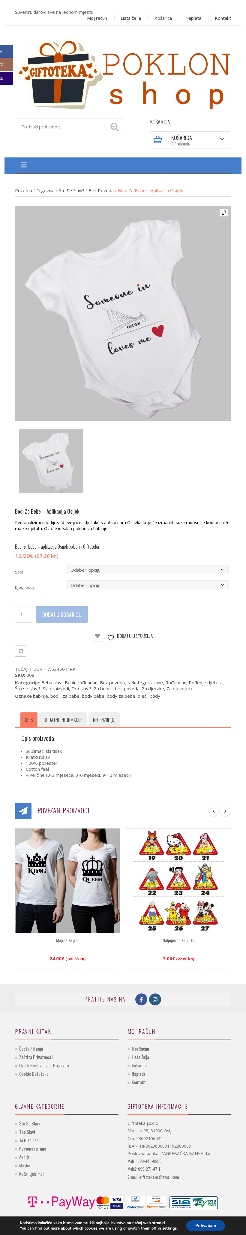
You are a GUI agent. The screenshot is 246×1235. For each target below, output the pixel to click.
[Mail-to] (6, 78)
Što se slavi (29, 1123)
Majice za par (67, 940)
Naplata (193, 18)
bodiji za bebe (65, 696)
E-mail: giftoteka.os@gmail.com (153, 1177)
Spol (19, 572)
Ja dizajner (28, 1140)
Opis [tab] (29, 719)
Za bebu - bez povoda (117, 688)
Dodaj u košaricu (62, 614)
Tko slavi (27, 1131)
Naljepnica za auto (178, 940)
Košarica (163, 18)
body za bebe (121, 696)
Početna (23, 190)
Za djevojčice (180, 688)
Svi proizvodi (56, 688)
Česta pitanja (31, 1048)
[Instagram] (6, 64)
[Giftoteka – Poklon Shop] (123, 73)
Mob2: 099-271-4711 (144, 1169)
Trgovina (45, 190)
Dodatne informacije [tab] (63, 719)
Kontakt (223, 18)
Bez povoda (101, 190)
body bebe (93, 696)
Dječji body (25, 587)
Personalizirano (32, 1148)
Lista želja (131, 18)
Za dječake (153, 688)
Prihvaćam (205, 1225)
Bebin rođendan (81, 682)
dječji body (149, 696)
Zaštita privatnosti (36, 1057)
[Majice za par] (67, 881)
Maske (24, 1165)
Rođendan (175, 682)
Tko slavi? (81, 688)
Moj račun (97, 18)
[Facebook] (6, 51)
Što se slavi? (71, 190)
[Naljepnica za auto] (178, 881)
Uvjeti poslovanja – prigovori (44, 1065)
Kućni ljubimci (31, 1173)
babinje (40, 696)
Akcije (24, 1157)
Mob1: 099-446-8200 (144, 1161)
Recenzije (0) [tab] (104, 719)
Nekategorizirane (145, 682)
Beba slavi (51, 682)
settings (169, 1228)
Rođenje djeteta (206, 682)
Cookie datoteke (34, 1073)
